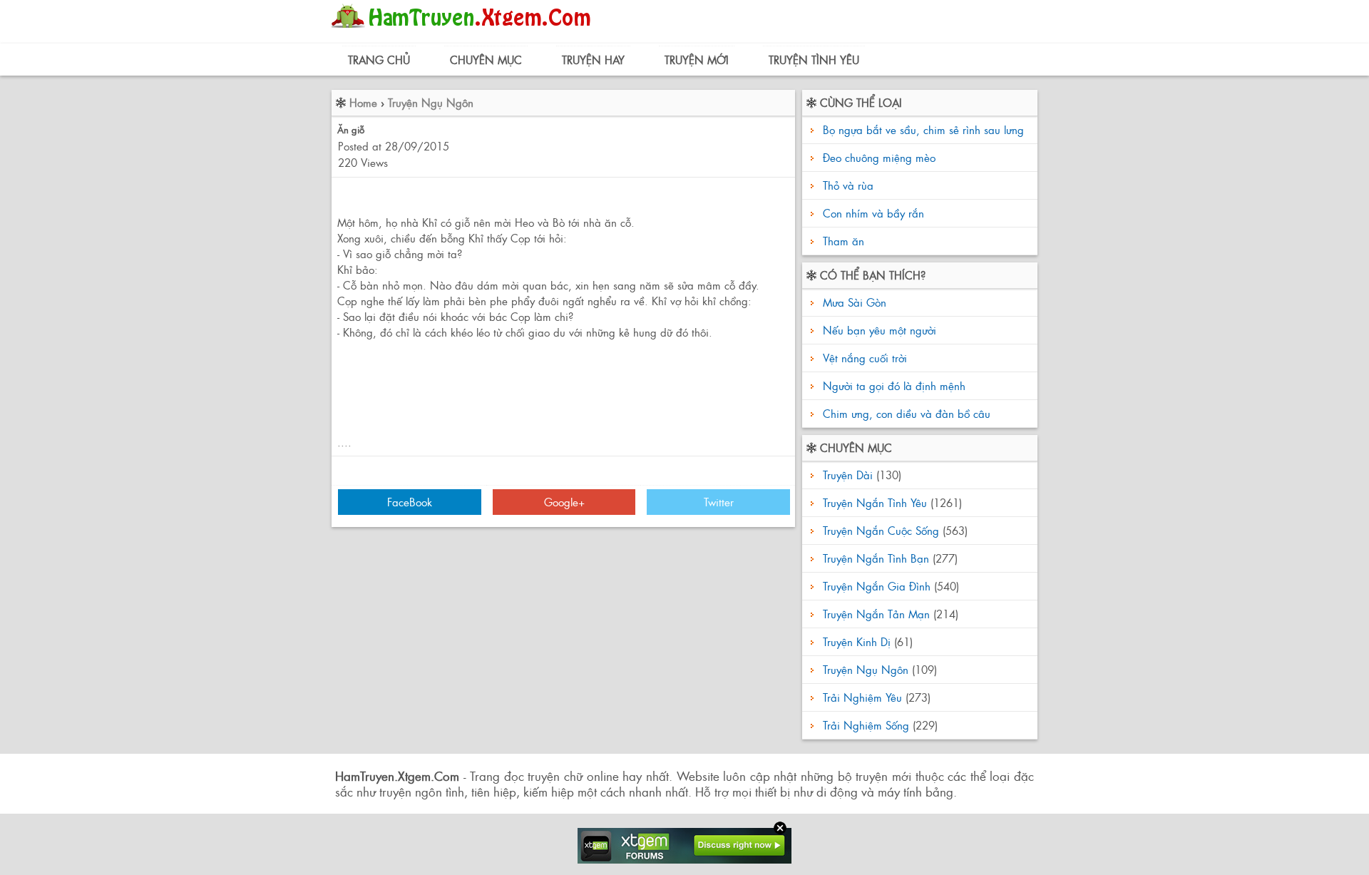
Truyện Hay (593, 59)
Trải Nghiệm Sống (866, 725)
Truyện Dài (848, 474)
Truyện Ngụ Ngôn (430, 102)
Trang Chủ (379, 59)
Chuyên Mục (486, 59)
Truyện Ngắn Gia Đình (876, 586)
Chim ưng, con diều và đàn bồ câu (904, 413)
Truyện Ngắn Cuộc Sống (881, 530)
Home (363, 102)
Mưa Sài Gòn (852, 302)
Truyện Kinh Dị (857, 641)
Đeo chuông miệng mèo (879, 157)
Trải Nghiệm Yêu (862, 697)
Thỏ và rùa (848, 185)
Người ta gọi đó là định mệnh (892, 385)
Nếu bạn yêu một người (877, 330)
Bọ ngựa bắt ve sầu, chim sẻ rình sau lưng (923, 129)
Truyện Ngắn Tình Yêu (875, 502)
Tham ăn (843, 240)
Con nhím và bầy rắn (873, 213)
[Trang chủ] (465, 32)
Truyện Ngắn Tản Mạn (876, 613)
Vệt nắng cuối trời (863, 357)
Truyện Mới (697, 59)
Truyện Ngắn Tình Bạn (876, 558)
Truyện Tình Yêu (814, 59)
